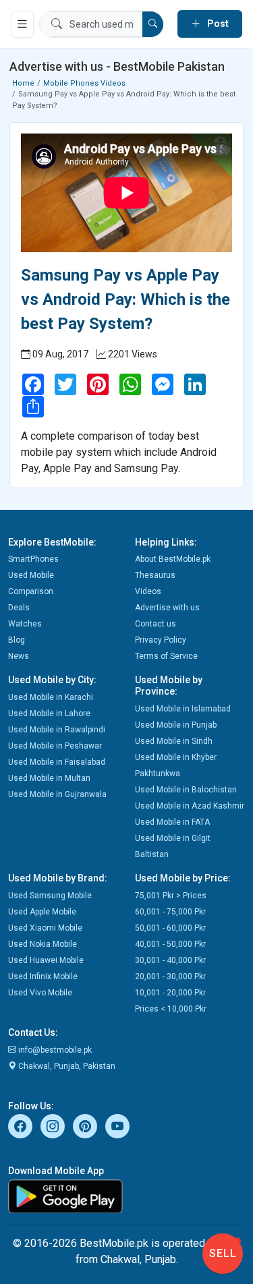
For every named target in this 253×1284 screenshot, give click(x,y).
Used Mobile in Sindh (174, 741)
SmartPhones (33, 559)
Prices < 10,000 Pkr (170, 1009)
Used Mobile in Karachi (50, 697)
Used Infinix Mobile (43, 976)
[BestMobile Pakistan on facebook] (20, 1126)
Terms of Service (166, 656)
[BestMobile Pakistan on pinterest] (85, 1126)
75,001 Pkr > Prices (170, 895)
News (18, 656)
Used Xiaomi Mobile (45, 928)
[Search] (152, 24)
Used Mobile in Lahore (49, 713)
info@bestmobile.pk (54, 1050)
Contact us (155, 624)
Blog (16, 640)
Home (23, 83)
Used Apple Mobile (42, 911)
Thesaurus (155, 575)
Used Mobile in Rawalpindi (56, 729)
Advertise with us (167, 607)
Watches (25, 624)
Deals (19, 607)
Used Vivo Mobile (40, 992)
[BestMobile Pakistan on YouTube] (117, 1126)
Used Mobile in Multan (49, 778)
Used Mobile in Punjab (176, 725)
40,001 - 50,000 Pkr (170, 944)
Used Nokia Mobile (42, 944)
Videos (148, 591)
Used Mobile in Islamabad (183, 708)
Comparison (30, 591)
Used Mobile (31, 575)
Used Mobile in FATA (172, 822)
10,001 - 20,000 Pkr (170, 992)
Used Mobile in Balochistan (186, 789)
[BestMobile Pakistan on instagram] (52, 1126)
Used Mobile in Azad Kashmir (189, 806)
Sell (223, 1253)
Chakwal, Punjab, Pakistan (65, 1066)
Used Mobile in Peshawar (55, 746)
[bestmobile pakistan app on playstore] (126, 1196)
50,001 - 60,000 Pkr (170, 928)
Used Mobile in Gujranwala (57, 794)
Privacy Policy (160, 640)
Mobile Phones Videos (84, 83)
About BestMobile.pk (172, 559)
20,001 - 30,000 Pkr (170, 976)
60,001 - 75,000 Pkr (170, 911)
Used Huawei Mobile (46, 960)
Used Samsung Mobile (50, 895)
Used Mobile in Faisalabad (56, 762)
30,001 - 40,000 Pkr (170, 960)
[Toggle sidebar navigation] (22, 24)
